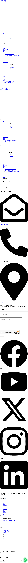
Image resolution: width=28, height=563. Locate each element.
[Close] (0, 145)
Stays (4, 48)
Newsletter (5, 506)
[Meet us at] (14, 300)
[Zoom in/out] (0, 561)
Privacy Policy (6, 530)
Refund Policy (6, 532)
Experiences (5, 49)
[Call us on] (14, 256)
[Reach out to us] (14, 221)
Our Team (5, 510)
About (4, 51)
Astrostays (2, 87)
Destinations (5, 33)
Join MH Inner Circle (4, 514)
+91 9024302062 (6, 524)
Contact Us (5, 512)
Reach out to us (4, 224)
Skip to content (3, 0)
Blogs (4, 50)
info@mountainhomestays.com (9, 520)
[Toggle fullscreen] (1, 561)
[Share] (3, 561)
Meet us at (2, 302)
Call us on (2, 258)
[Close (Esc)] (4, 561)
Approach (5, 509)
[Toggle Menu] (0, 119)
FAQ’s (4, 511)
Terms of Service (6, 531)
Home (4, 177)
